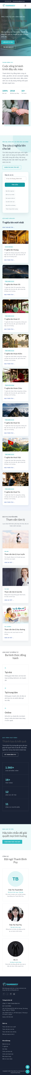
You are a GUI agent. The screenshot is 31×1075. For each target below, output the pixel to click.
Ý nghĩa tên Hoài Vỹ (12, 423)
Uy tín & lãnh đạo (9, 246)
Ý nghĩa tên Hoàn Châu (13, 388)
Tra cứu (15, 184)
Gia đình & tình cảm (10, 201)
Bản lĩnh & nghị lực (10, 191)
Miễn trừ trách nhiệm (7, 1059)
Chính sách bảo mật (7, 1051)
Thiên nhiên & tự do (9, 281)
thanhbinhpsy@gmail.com (19, 1)
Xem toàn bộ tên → (8, 227)
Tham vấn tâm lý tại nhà (13, 592)
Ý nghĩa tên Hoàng (11, 250)
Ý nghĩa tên (5, 1046)
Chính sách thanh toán (7, 1054)
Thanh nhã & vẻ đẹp (9, 385)
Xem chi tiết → (9, 562)
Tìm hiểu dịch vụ (8, 47)
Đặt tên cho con (6, 1044)
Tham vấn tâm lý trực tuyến (14, 554)
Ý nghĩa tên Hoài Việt (12, 457)
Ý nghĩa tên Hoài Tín (12, 492)
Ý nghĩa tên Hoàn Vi (12, 319)
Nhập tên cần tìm (9, 175)
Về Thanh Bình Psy (10, 754)
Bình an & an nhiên (10, 194)
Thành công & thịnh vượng (12, 209)
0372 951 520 (8, 1)
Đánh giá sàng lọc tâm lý (8, 1034)
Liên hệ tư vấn (8, 42)
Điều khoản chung (6, 1056)
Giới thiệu (4, 1049)
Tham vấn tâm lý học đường (14, 629)
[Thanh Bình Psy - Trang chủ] (8, 5)
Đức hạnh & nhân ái (10, 198)
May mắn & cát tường (10, 205)
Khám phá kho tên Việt (11, 167)
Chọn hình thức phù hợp (12, 841)
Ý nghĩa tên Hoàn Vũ (12, 284)
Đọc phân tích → (9, 260)
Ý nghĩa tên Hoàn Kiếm (13, 354)
